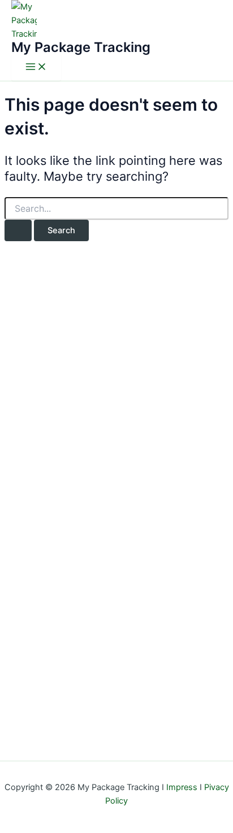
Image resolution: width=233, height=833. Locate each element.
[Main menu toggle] (36, 67)
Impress (181, 787)
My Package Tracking (80, 47)
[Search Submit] (18, 231)
